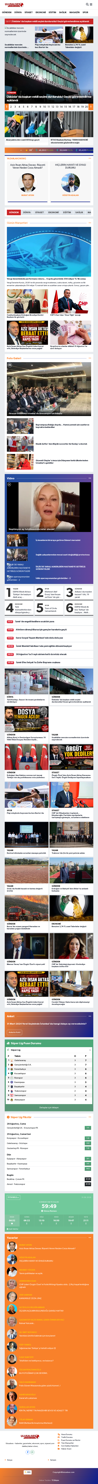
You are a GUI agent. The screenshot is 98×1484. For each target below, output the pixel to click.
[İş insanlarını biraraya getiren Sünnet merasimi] (17, 540)
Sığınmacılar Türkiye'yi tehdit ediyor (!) (37, 1348)
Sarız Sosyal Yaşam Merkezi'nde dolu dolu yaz (39, 638)
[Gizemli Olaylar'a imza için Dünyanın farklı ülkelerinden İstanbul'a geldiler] (20, 462)
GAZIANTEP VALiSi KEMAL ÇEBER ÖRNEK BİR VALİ (41, 1320)
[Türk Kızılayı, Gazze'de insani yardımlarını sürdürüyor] (26, 681)
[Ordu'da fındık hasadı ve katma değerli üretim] (26, 870)
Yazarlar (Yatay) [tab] (16, 158)
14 (61, 107)
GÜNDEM (6, 12)
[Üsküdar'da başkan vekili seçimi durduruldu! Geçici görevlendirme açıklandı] (71, 681)
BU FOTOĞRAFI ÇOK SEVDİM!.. (33, 1373)
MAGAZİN (74, 12)
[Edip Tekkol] (12, 1346)
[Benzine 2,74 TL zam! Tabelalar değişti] (71, 908)
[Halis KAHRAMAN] (12, 1384)
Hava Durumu (66, 1434)
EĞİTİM (52, 12)
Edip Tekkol (25, 1345)
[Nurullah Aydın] (12, 1409)
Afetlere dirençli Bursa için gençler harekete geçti (41, 630)
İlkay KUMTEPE (26, 1357)
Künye (9, 1460)
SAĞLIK (62, 12)
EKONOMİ (41, 12)
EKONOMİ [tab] (53, 212)
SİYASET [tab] (39, 212)
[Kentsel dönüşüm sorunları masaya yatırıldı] (26, 835)
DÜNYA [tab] (27, 212)
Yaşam (15, 589)
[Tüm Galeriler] (90, 358)
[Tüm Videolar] (90, 478)
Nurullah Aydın (27, 1407)
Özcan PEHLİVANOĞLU (30, 1370)
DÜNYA (18, 12)
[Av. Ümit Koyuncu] (12, 1334)
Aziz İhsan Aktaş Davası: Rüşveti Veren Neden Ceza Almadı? (27, 166)
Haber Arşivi (66, 1449)
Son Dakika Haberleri (69, 1446)
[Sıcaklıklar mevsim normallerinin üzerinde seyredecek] (71, 709)
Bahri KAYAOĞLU (27, 1395)
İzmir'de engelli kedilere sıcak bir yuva (34, 621)
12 (53, 107)
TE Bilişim (55, 1480)
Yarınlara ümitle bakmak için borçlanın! (37, 1336)
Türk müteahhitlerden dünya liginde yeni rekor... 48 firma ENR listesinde (23, 610)
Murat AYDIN (27, 195)
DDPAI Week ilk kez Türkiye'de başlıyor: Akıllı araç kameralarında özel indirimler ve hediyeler (22, 595)
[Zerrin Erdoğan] (12, 1284)
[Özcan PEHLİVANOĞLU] (12, 1371)
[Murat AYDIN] (27, 183)
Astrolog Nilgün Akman (32, 1307)
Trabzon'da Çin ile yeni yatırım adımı (68, 853)
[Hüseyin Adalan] (70, 183)
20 (86, 107)
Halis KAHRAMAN (27, 1382)
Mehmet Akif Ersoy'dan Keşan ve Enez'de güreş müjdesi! (53, 595)
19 (82, 107)
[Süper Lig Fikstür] (90, 1117)
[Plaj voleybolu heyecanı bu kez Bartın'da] (26, 795)
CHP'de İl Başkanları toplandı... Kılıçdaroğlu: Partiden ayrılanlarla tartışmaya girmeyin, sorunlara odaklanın (70, 815)
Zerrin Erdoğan (27, 1281)
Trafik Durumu (67, 1437)
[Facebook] (28, 1452)
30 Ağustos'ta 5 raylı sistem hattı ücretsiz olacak (41, 654)
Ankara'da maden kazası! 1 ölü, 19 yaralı (83, 594)
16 (69, 107)
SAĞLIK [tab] (79, 212)
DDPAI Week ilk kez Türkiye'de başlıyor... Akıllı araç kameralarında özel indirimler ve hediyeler (83, 610)
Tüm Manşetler (67, 1443)
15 (65, 107)
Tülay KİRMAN (26, 1420)
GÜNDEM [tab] (14, 212)
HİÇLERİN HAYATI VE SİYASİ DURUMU (70, 166)
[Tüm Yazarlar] (90, 158)
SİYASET (28, 12)
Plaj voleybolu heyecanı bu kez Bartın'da (25, 813)
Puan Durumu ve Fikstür (70, 1440)
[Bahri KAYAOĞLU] (12, 1396)
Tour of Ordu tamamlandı (51, 609)
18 (78, 107)
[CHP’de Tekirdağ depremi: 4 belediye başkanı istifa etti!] (71, 946)
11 (49, 107)
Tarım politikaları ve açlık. (31, 1273)
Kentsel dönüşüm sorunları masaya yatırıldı (26, 853)
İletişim (53, 1460)
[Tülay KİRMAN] (12, 1421)
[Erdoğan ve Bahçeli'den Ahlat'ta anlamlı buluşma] (71, 870)
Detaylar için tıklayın (49, 1108)
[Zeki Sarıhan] (12, 1297)
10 (44, 107)
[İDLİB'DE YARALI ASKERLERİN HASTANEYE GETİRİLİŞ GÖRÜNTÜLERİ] (20, 568)
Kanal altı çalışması (28, 1398)
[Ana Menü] (91, 4)
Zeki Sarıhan (25, 1295)
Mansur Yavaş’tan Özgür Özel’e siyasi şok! (26, 964)
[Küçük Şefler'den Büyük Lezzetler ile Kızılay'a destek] (20, 444)
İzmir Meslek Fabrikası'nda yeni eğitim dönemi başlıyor (44, 646)
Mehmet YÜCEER (27, 1270)
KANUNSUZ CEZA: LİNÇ (30, 1298)
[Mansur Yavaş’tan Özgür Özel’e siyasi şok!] (26, 946)
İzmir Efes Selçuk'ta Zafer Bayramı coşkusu (38, 662)
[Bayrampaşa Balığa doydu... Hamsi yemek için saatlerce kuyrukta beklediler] (20, 426)
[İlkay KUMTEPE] (12, 1359)
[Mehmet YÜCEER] (12, 1272)
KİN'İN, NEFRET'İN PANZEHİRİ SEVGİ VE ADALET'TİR (43, 1411)
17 (74, 107)
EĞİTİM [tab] (67, 212)
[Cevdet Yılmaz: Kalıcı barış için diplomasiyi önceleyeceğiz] (71, 984)
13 (57, 107)
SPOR (85, 12)
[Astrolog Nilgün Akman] (12, 1309)
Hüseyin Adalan (70, 195)
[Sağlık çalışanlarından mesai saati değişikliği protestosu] (17, 555)
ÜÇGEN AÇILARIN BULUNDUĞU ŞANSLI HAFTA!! (41, 1311)
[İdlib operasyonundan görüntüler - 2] (20, 578)
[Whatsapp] (32, 1452)
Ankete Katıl (14, 1032)
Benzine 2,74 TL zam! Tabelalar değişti (69, 926)
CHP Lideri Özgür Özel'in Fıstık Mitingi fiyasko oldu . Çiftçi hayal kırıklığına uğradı (54, 1285)
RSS (28, 1472)
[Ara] (87, 4)
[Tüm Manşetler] (90, 223)
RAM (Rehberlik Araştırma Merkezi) (35, 1423)
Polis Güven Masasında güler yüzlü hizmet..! (39, 1386)
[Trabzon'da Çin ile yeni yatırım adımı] (71, 835)
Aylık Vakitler (13, 1229)
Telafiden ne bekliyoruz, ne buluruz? (36, 1361)
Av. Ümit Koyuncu (28, 1332)
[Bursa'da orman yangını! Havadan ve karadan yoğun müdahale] (26, 908)
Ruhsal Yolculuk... (27, 1323)
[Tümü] (90, 1016)
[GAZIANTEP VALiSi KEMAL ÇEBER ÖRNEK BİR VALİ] (12, 1321)
